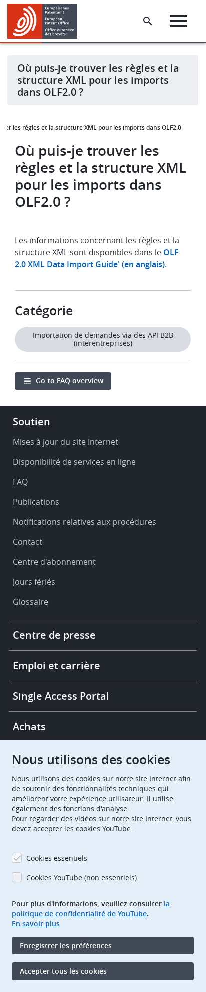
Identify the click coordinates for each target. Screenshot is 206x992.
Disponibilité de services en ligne (74, 461)
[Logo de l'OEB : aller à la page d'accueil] (46, 21)
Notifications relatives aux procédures (84, 521)
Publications (36, 501)
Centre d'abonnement (54, 561)
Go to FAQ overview (70, 380)
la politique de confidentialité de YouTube (91, 908)
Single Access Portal (61, 696)
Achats (29, 726)
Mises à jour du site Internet (65, 441)
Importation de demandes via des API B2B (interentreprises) (103, 339)
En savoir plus (36, 923)
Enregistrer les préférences (66, 945)
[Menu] (178, 21)
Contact (27, 541)
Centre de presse (54, 635)
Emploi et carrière (56, 665)
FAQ (20, 481)
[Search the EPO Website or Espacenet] (148, 21)
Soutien (31, 421)
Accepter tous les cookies (63, 971)
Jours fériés (34, 581)
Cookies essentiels (57, 858)
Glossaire (30, 601)
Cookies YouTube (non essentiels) (81, 877)
